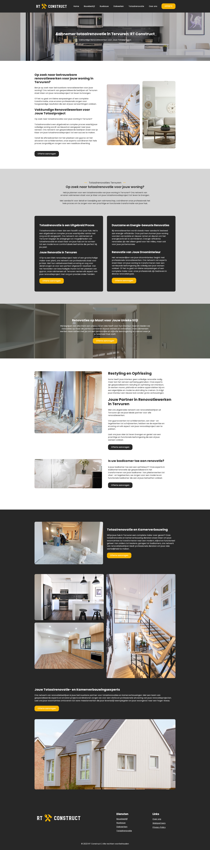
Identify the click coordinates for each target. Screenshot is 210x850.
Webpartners (159, 823)
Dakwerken (119, 6)
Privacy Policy (159, 827)
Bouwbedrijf (89, 6)
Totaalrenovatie (136, 6)
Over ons (153, 6)
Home (76, 6)
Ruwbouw (104, 6)
